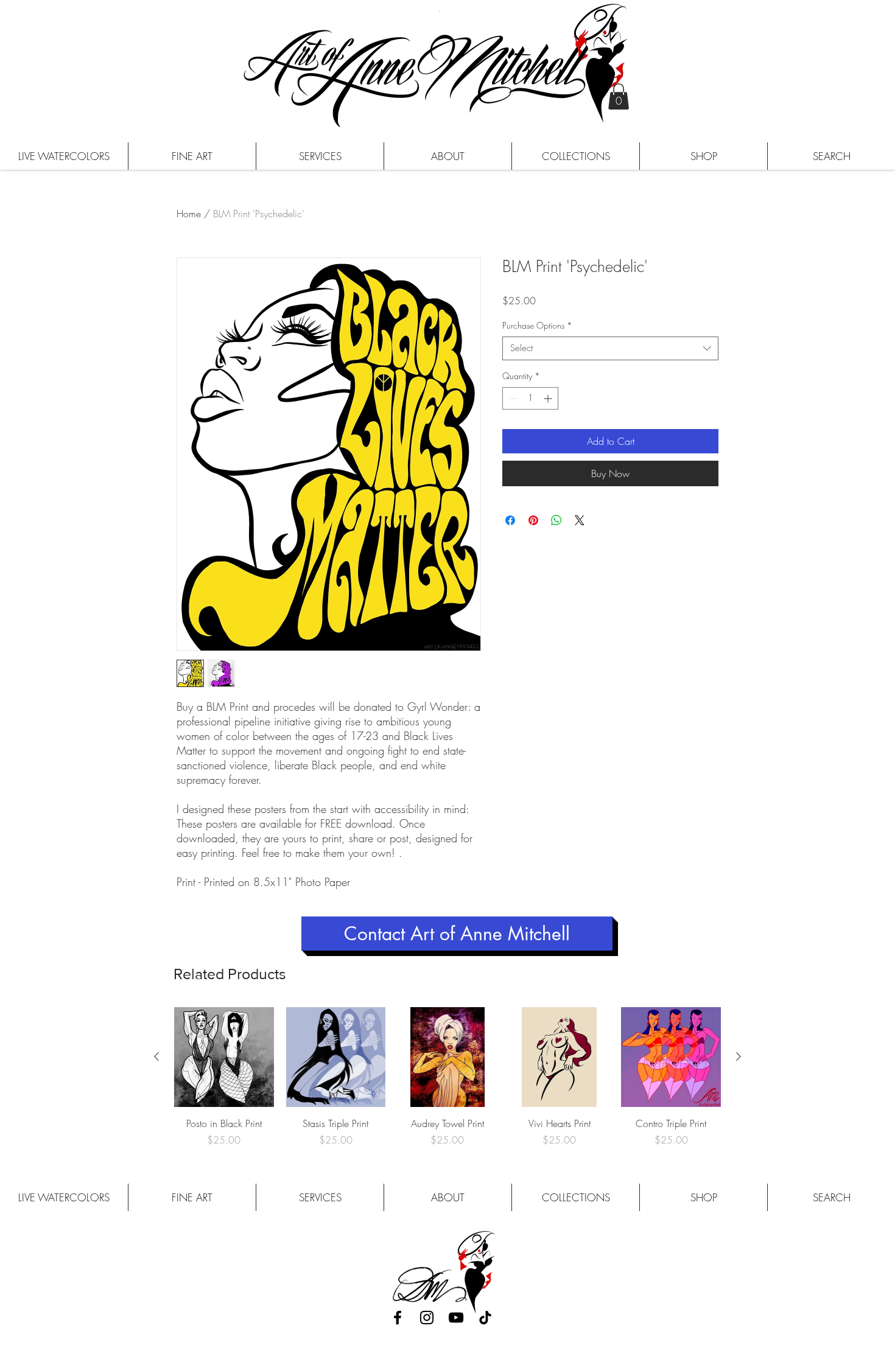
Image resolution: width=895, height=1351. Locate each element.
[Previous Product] (156, 1056)
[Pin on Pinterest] (533, 520)
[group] (447, 1077)
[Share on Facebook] (510, 520)
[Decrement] (511, 398)
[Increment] (548, 398)
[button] (619, 96)
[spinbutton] (530, 398)
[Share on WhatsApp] (556, 520)
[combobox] (610, 348)
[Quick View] (224, 1057)
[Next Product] (738, 1056)
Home (189, 213)
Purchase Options (537, 325)
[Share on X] (579, 520)
